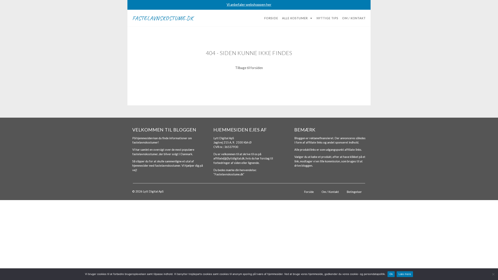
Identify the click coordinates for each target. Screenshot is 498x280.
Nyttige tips (327, 18)
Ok (391, 274)
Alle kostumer (295, 18)
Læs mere (405, 274)
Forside (271, 18)
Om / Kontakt (354, 18)
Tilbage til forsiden (249, 68)
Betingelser (354, 191)
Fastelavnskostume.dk (162, 18)
